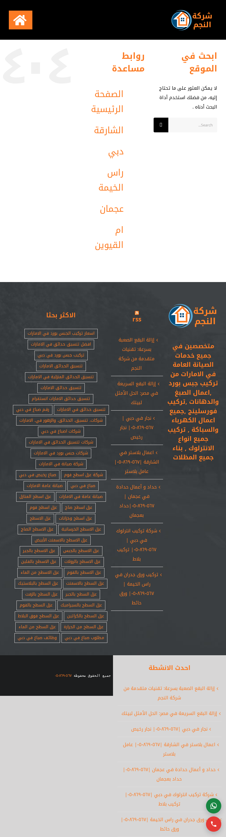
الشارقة (109, 130)
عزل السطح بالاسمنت (85, 583)
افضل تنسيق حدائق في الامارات (61, 344)
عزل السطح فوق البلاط (38, 616)
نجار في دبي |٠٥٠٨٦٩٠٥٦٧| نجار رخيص (136, 427)
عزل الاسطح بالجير (39, 551)
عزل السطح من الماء (37, 627)
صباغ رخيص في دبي (37, 475)
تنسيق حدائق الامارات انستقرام (61, 399)
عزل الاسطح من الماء (40, 572)
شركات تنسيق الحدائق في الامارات (61, 442)
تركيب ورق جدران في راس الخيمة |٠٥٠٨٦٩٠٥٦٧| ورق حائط (136, 588)
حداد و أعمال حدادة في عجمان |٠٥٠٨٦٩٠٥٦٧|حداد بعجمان (136, 501)
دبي (116, 151)
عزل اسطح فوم (43, 507)
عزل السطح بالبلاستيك (38, 583)
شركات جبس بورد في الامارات (61, 453)
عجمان (112, 209)
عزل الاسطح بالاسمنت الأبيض (61, 540)
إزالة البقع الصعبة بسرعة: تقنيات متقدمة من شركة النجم (136, 354)
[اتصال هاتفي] (213, 824)
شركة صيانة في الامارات (61, 464)
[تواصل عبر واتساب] (213, 805)
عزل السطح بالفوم (36, 605)
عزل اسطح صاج (78, 507)
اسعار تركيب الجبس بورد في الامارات (61, 333)
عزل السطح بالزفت (41, 594)
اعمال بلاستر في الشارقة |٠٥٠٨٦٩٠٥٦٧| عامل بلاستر (136, 462)
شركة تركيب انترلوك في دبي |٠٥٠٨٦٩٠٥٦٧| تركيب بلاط (136, 544)
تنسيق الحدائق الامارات (61, 366)
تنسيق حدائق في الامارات (81, 410)
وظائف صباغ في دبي (37, 638)
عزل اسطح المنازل (35, 497)
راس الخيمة (111, 180)
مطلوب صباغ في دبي (84, 638)
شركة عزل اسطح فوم (83, 475)
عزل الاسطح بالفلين (38, 562)
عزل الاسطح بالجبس (81, 551)
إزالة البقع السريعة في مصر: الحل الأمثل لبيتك (136, 393)
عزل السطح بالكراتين (85, 616)
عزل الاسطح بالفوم (84, 572)
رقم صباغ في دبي (32, 410)
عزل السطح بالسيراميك (81, 605)
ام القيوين (109, 237)
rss (136, 319)
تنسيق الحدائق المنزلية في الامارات (61, 377)
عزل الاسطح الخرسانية (81, 529)
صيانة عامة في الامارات (81, 497)
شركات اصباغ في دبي (61, 431)
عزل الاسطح (40, 518)
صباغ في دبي (83, 486)
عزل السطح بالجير (81, 594)
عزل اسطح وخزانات (75, 518)
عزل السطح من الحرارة (84, 627)
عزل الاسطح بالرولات (82, 562)
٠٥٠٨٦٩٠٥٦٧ (63, 675)
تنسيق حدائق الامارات (61, 388)
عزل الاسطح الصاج (37, 529)
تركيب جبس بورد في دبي (61, 355)
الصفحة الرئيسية (107, 101)
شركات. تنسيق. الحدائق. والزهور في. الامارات (61, 420)
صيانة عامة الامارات (45, 486)
